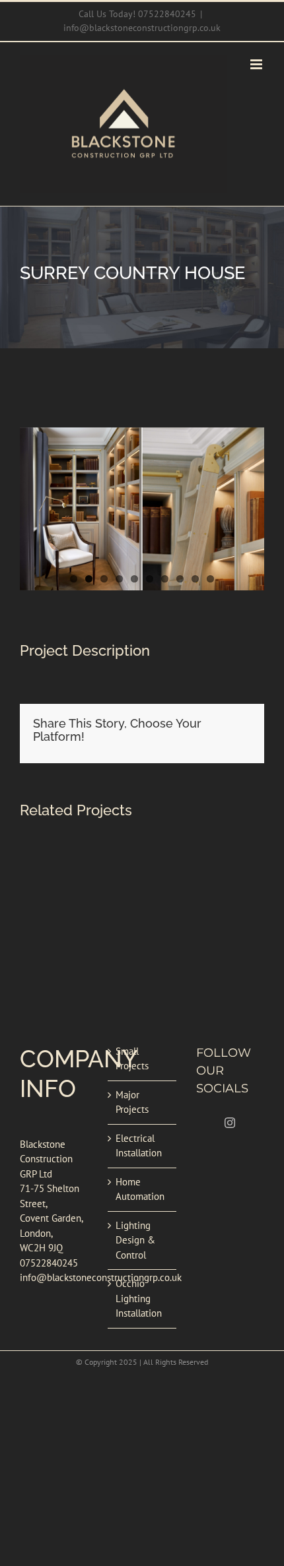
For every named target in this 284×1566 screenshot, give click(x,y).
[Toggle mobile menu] (257, 64)
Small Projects (132, 1059)
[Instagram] (230, 1122)
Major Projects (132, 1102)
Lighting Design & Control (135, 1240)
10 (210, 578)
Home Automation (140, 1189)
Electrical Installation (139, 1146)
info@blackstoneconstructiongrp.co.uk (142, 28)
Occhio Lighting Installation (139, 1298)
